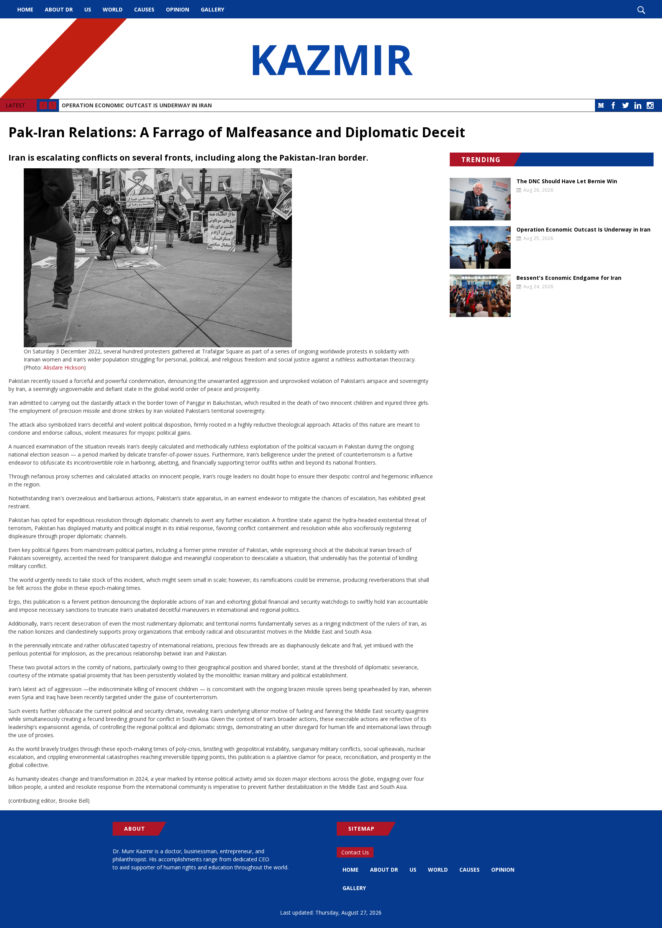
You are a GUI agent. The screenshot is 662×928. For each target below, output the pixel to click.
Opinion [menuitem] (177, 9)
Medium (601, 105)
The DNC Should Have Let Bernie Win (566, 181)
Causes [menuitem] (144, 9)
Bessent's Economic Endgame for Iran (568, 277)
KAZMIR (331, 58)
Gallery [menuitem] (212, 9)
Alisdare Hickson (63, 367)
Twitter (625, 105)
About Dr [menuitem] (59, 9)
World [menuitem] (113, 9)
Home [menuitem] (25, 9)
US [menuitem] (87, 9)
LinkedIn (638, 105)
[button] (221, 257)
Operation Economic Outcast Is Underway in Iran (137, 105)
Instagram (650, 105)
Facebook (613, 105)
